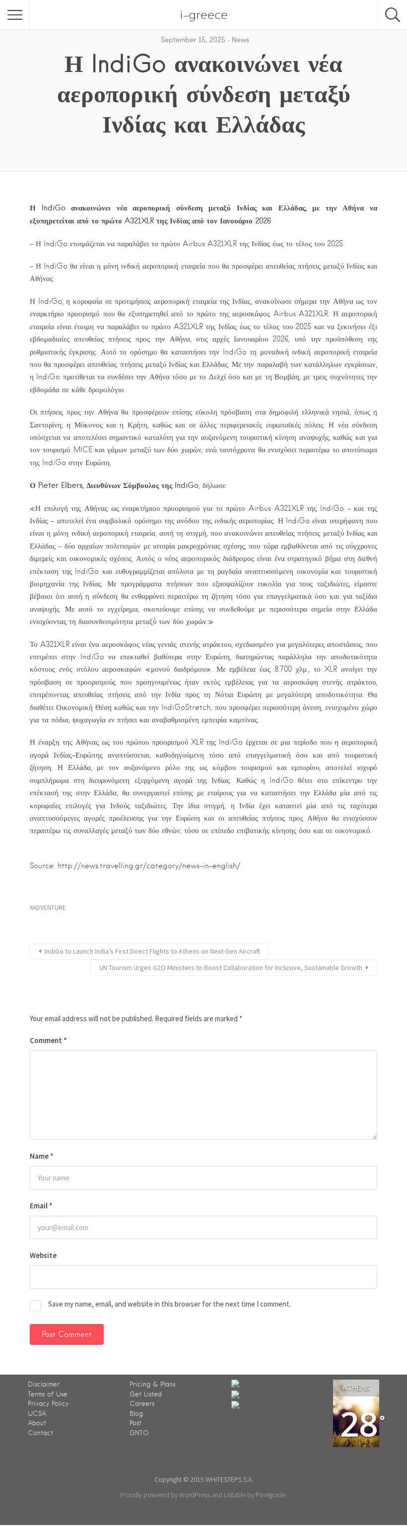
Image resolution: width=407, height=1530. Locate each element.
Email (41, 1205)
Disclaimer (44, 1384)
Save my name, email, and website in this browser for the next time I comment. (169, 1304)
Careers (142, 1403)
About (37, 1423)
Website (43, 1255)
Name (42, 1156)
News (240, 39)
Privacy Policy (48, 1403)
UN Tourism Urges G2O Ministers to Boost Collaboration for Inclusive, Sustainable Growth (230, 967)
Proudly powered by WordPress (165, 1494)
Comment (48, 1040)
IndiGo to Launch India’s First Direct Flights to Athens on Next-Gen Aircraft (152, 951)
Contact (40, 1433)
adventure (49, 908)
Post (135, 1423)
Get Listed (146, 1394)
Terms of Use (48, 1394)
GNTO (139, 1433)
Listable (235, 1494)
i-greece (204, 14)
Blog (136, 1413)
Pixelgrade (270, 1494)
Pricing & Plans (152, 1384)
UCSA (37, 1413)
